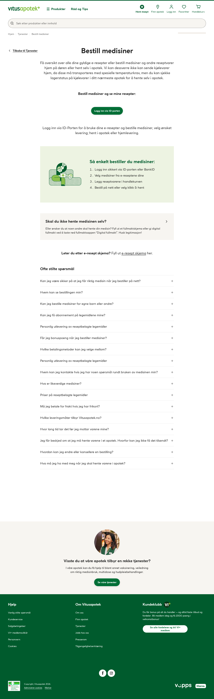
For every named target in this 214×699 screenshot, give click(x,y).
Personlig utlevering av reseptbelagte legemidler (73, 326)
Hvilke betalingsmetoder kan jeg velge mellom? (73, 349)
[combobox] (107, 23)
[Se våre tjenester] (107, 542)
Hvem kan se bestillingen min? (61, 292)
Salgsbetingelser (17, 626)
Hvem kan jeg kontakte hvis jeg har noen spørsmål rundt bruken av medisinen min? (99, 372)
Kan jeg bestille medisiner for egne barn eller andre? (76, 304)
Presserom (81, 639)
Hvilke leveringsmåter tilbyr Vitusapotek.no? (70, 418)
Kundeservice (15, 619)
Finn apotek (81, 619)
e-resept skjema (134, 253)
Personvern (14, 639)
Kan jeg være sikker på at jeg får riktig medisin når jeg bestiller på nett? (90, 281)
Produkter (58, 9)
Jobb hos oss (82, 632)
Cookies (12, 646)
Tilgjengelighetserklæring (88, 646)
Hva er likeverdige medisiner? (60, 383)
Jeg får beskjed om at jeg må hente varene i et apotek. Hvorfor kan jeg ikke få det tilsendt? (104, 440)
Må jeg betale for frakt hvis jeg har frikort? (70, 406)
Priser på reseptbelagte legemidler (64, 395)
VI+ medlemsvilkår (18, 632)
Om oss (79, 612)
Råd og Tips (79, 9)
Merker (48, 687)
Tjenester (80, 626)
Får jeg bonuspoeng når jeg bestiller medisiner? (73, 338)
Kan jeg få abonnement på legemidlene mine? (72, 315)
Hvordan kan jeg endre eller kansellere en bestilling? (76, 452)
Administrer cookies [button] (33, 687)
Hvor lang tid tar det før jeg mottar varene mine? (74, 429)
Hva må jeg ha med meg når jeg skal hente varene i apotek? (82, 463)
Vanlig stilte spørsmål (19, 612)
